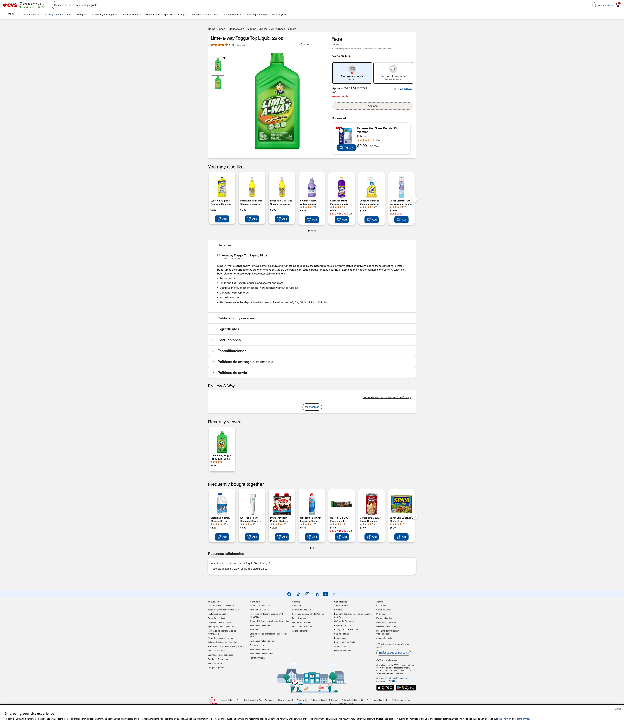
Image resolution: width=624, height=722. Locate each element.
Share (306, 44)
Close (618, 708)
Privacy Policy (504, 718)
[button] (402, 88)
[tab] (218, 65)
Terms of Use (522, 718)
